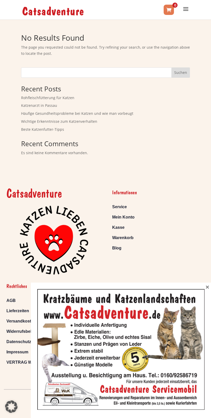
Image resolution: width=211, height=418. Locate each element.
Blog (116, 248)
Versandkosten (21, 321)
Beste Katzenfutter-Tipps (42, 129)
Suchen (180, 72)
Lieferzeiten (17, 311)
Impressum (17, 352)
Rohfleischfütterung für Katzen (47, 97)
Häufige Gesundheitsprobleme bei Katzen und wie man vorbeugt (77, 113)
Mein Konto (123, 217)
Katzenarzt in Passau (39, 105)
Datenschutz (18, 341)
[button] (11, 406)
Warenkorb (123, 238)
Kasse (118, 227)
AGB (11, 300)
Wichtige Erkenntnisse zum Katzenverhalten (59, 121)
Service (119, 207)
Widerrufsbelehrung (26, 331)
